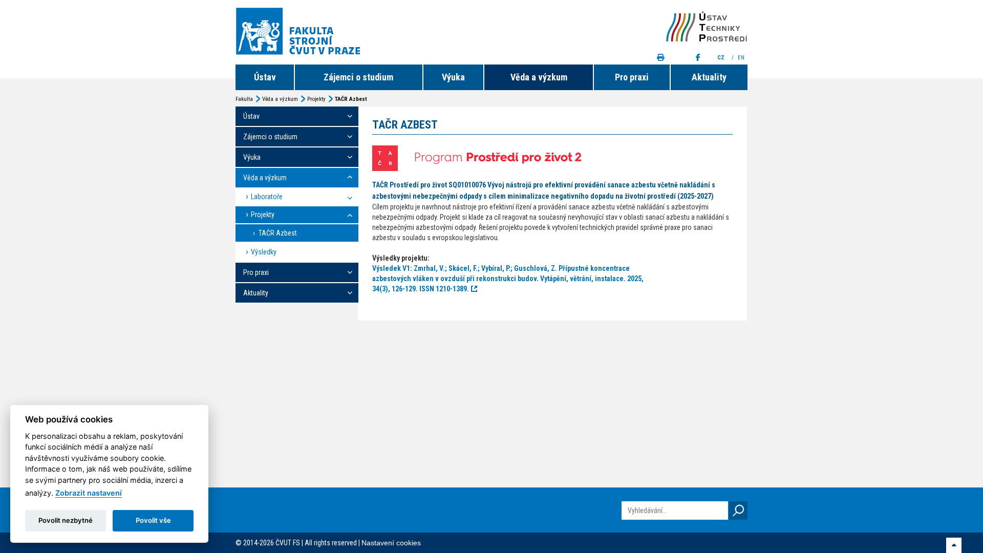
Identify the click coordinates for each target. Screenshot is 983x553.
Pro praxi (632, 77)
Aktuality (709, 77)
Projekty (316, 99)
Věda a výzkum (538, 77)
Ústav (265, 77)
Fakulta (244, 99)
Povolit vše (153, 520)
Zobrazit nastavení (88, 492)
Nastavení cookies (391, 543)
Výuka (453, 77)
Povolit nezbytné (65, 520)
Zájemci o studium (358, 77)
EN (742, 57)
